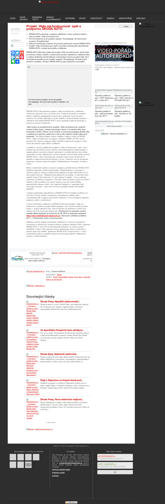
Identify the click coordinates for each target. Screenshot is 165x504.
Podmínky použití (58, 472)
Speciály (140, 18)
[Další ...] (17, 62)
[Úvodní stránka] (35, 271)
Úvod (12, 18)
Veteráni (70, 18)
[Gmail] (22, 53)
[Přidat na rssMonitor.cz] (71, 503)
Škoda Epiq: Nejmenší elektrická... (59, 354)
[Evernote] (13, 62)
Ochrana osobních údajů (61, 469)
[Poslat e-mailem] (17, 57)
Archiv (55, 277)
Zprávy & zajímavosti (54, 279)
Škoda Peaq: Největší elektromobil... (60, 301)
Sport (82, 18)
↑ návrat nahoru (51, 422)
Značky (110, 18)
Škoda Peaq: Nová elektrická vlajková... (62, 399)
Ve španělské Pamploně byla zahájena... (62, 330)
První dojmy (78, 277)
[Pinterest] (22, 57)
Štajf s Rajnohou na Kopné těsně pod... (61, 380)
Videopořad (125, 18)
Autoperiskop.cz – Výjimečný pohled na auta (21, 7)
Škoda (59, 274)
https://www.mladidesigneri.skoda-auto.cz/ (43, 215)
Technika (87, 277)
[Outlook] (13, 57)
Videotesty (96, 18)
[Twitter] (17, 53)
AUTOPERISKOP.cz (106, 456)
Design (70, 277)
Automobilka (63, 277)
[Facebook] (13, 53)
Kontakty (55, 476)
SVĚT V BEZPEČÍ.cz (107, 464)
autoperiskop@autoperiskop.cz (70, 463)
